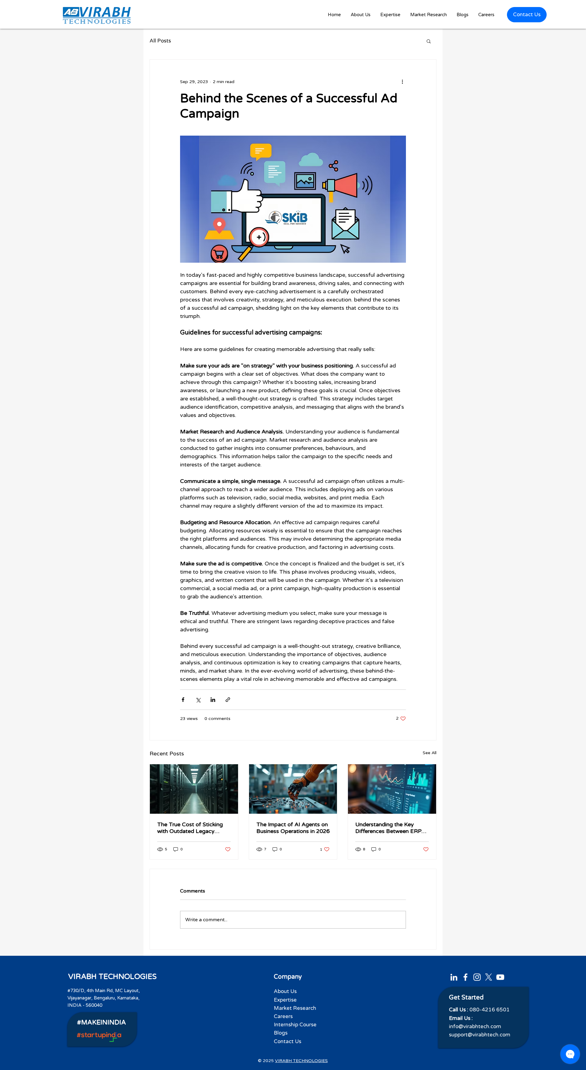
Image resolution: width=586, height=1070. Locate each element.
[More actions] (402, 81)
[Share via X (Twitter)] (198, 700)
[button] (391, 15)
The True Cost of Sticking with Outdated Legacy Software (190, 827)
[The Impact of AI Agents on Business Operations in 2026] (293, 789)
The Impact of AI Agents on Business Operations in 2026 (293, 827)
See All (429, 752)
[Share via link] (228, 700)
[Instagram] (477, 977)
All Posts (160, 41)
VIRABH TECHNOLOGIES (112, 976)
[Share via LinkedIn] (213, 700)
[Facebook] (465, 977)
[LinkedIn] (454, 977)
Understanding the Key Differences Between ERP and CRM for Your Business (390, 827)
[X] (489, 977)
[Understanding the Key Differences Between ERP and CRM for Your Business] (392, 789)
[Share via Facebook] (183, 700)
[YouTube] (500, 977)
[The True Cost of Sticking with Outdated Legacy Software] (194, 789)
